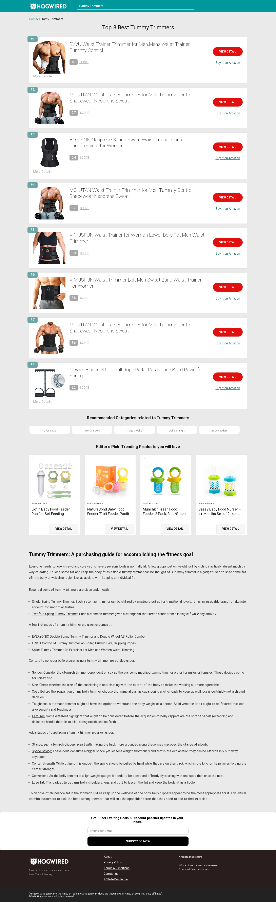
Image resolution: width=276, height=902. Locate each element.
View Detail (227, 51)
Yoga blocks (134, 430)
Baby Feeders (220, 430)
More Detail (42, 76)
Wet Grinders (92, 430)
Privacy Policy (113, 862)
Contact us (111, 873)
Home (33, 19)
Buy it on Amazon (228, 63)
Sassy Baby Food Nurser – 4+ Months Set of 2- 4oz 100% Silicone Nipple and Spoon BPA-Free (219, 516)
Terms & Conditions (117, 868)
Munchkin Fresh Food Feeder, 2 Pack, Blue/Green (164, 511)
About (108, 856)
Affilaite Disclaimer (116, 879)
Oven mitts (50, 430)
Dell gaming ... (177, 430)
